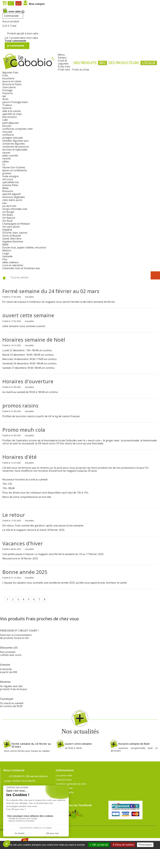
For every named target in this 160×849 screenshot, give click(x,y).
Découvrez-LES (9, 647)
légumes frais (10, 72)
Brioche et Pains (11, 84)
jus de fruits (9, 206)
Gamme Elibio (10, 185)
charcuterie (9, 87)
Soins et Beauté (11, 235)
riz (3, 164)
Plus (4, 259)
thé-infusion (9, 117)
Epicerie (7, 108)
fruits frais (64, 66)
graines (6, 173)
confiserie (8, 134)
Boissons (7, 191)
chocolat (7, 131)
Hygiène (7, 229)
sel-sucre (7, 179)
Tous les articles (19, 277)
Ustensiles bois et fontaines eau (21, 268)
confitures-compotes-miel (17, 129)
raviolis (6, 158)
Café (5, 120)
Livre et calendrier (12, 265)
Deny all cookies (124, 844)
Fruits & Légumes (63, 62)
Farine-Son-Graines (13, 167)
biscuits (6, 126)
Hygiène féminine (12, 241)
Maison (6, 250)
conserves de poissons (15, 146)
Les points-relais (64, 775)
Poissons (7, 93)
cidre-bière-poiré (12, 200)
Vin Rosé (7, 220)
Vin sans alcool (11, 226)
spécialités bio (10, 182)
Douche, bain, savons (14, 232)
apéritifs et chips (12, 114)
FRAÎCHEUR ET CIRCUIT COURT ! (19, 630)
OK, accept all (100, 844)
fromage (7, 90)
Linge (5, 253)
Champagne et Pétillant (16, 223)
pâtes (5, 161)
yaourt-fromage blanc (15, 102)
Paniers (62, 57)
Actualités (29, 296)
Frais (5, 75)
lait (4, 96)
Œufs (5, 99)
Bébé (5, 188)
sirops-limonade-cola (14, 209)
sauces (6, 152)
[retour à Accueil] (4, 278)
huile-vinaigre (10, 176)
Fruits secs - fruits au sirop (73, 69)
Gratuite (5, 664)
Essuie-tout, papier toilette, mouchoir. (24, 247)
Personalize (145, 844)
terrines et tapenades (15, 149)
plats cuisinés (10, 155)
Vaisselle (7, 256)
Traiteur (7, 105)
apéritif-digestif (11, 194)
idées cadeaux (10, 262)
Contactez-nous (64, 779)
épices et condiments (14, 170)
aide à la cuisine (11, 111)
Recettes (5, 682)
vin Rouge (8, 212)
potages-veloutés (12, 137)
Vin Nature (8, 218)
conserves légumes (13, 143)
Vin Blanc (7, 215)
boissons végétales (13, 197)
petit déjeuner (10, 123)
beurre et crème (11, 81)
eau (4, 203)
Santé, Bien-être (11, 238)
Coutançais (6, 699)
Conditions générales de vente (71, 783)
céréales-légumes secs (15, 140)
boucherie (8, 78)
